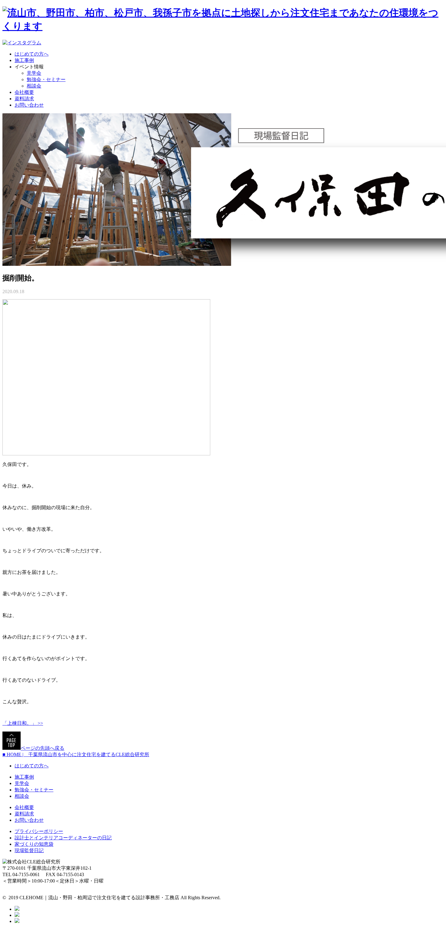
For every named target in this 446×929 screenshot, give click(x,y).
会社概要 (24, 92)
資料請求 (24, 98)
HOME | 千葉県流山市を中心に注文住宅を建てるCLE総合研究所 (75, 754)
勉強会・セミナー (46, 79)
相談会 (34, 85)
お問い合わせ (29, 105)
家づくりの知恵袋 (34, 844)
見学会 (34, 73)
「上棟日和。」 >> (22, 723)
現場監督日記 (29, 850)
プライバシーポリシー (39, 831)
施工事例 (24, 60)
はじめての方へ (32, 54)
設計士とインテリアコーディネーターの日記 (63, 837)
